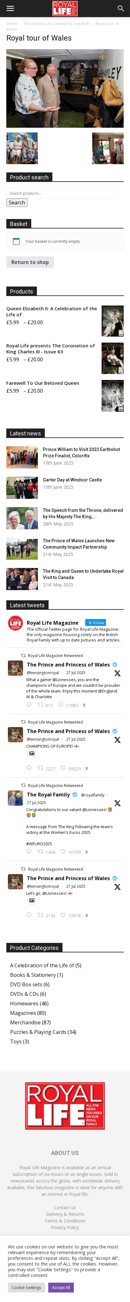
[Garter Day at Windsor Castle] (22, 488)
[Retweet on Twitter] (23, 655)
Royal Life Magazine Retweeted (55, 655)
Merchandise (25, 1022)
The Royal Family (48, 794)
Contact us (65, 1207)
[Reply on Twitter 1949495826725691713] (30, 915)
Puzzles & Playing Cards (38, 1031)
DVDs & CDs (24, 993)
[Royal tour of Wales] (65, 125)
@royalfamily (92, 795)
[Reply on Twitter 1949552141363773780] (30, 768)
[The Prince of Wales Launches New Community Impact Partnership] (22, 549)
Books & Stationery (33, 974)
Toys (16, 1041)
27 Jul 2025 (76, 672)
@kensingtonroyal (43, 672)
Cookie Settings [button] (26, 1287)
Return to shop (30, 262)
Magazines (23, 1012)
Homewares (24, 1003)
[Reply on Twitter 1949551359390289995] (30, 852)
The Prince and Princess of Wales (68, 664)
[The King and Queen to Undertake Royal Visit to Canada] (22, 579)
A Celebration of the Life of (42, 965)
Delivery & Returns (65, 1214)
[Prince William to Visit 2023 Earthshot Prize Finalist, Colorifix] (22, 457)
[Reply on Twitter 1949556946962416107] (30, 705)
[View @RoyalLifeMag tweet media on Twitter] (32, 753)
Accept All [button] (61, 1287)
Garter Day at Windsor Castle (72, 479)
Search (17, 202)
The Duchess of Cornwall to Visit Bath (56, 23)
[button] (10, 8)
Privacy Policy (65, 1227)
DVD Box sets (26, 984)
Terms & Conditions (65, 1221)
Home (11, 23)
